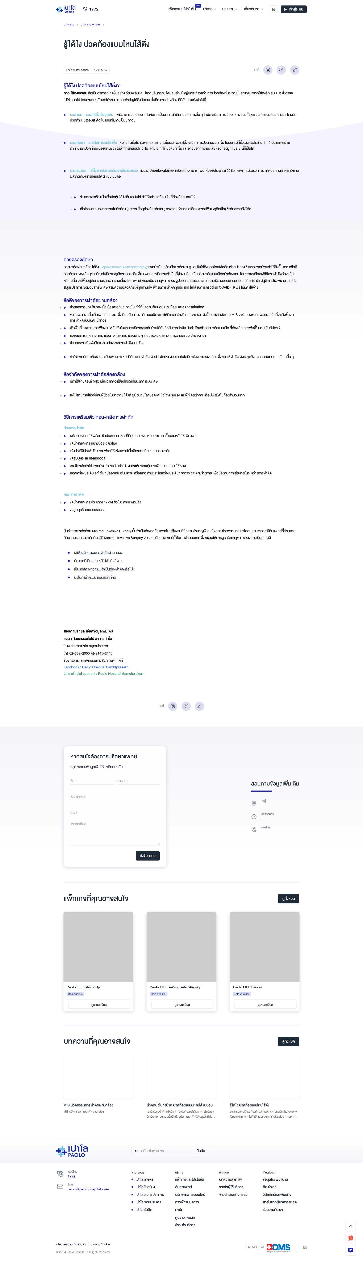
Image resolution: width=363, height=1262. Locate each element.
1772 (94, 9)
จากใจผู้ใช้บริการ (231, 1187)
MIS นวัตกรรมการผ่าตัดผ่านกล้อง (98, 553)
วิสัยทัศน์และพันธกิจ (277, 1195)
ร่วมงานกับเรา (273, 1210)
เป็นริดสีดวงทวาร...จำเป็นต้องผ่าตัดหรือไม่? (104, 569)
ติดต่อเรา (269, 1187)
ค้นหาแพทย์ (183, 1187)
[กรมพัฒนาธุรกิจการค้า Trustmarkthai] (305, 1247)
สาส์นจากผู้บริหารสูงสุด (280, 1202)
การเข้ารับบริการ (187, 1202)
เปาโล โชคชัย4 (145, 1187)
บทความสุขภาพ (90, 24)
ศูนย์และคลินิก (185, 1217)
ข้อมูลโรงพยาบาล (275, 1179)
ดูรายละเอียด (99, 1004)
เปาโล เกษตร (145, 1179)
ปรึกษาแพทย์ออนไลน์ (190, 1195)
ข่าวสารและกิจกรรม (233, 1195)
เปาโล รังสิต (144, 1210)
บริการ (207, 9)
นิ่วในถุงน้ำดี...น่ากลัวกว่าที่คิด (95, 577)
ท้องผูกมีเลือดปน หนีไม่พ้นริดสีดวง (98, 561)
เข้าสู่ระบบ (296, 9)
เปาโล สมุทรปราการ (77, 70)
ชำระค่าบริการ (185, 1225)
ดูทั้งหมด (288, 899)
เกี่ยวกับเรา (251, 9)
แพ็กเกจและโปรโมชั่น (189, 1179)
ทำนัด (179, 1210)
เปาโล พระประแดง (148, 1202)
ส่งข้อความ (147, 856)
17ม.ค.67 (100, 70)
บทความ (228, 9)
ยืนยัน (201, 1151)
